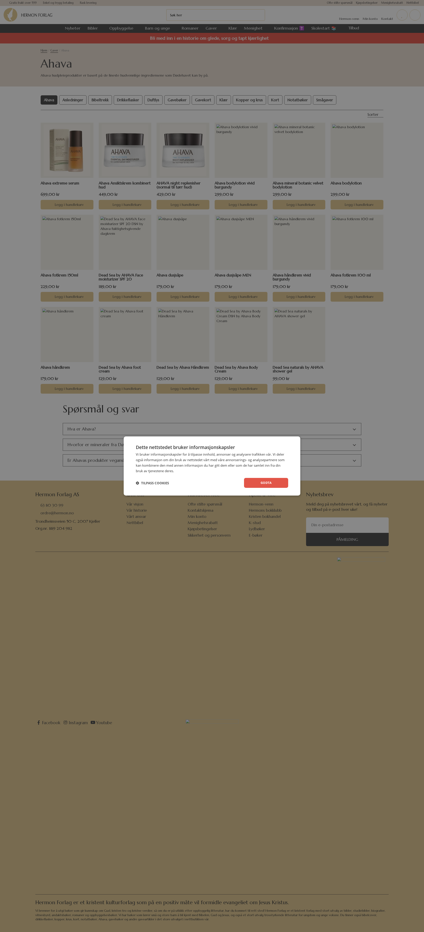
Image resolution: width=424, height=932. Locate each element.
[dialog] (212, 466)
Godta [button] (266, 483)
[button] (152, 483)
